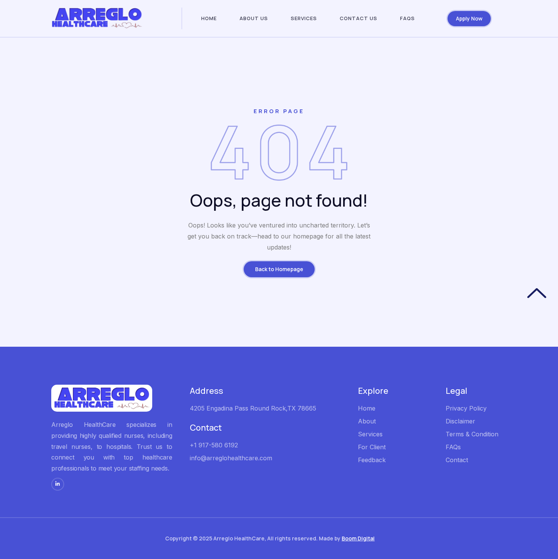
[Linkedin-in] (57, 484)
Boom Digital (358, 538)
